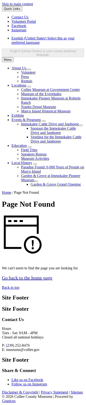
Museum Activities (35, 158)
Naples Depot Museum (38, 107)
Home (6, 192)
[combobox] (43, 53)
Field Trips (29, 150)
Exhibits (17, 115)
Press (25, 77)
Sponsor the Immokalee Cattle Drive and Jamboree (53, 130)
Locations (18, 85)
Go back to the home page (27, 277)
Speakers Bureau (34, 154)
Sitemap (77, 392)
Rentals (26, 81)
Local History (21, 163)
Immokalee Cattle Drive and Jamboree (50, 124)
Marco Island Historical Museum (45, 111)
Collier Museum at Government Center (50, 90)
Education (19, 146)
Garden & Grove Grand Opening (56, 184)
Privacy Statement (54, 392)
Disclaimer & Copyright (20, 392)
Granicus (9, 401)
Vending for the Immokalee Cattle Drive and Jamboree (56, 139)
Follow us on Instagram (29, 384)
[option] (47, 40)
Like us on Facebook (27, 380)
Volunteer (28, 72)
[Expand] (29, 69)
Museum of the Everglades (41, 94)
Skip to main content (17, 4)
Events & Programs (26, 120)
